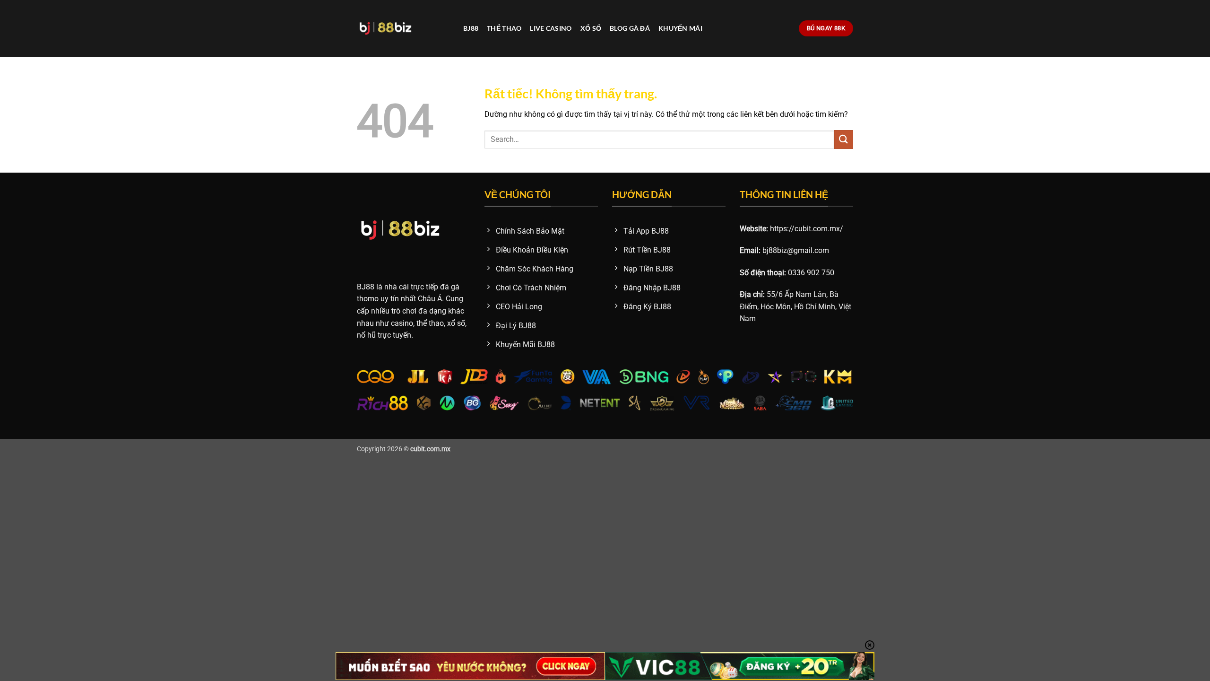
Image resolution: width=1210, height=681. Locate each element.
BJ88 (470, 28)
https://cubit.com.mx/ (806, 228)
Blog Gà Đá (630, 28)
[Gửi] (843, 139)
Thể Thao (504, 28)
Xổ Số (590, 28)
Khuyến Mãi (680, 28)
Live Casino (550, 28)
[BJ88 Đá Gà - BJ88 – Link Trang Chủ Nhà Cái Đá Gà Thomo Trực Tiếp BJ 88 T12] (403, 28)
